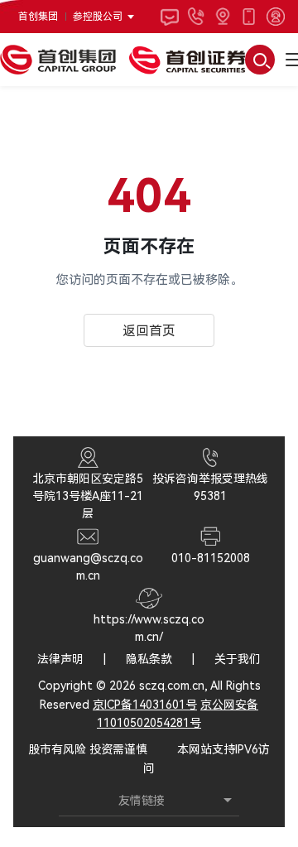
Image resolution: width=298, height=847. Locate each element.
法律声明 (60, 659)
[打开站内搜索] (260, 60)
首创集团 (38, 16)
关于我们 (237, 659)
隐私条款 (149, 659)
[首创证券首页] (187, 60)
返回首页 (149, 331)
